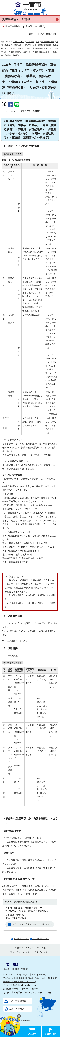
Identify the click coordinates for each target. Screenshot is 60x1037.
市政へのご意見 (16, 1009)
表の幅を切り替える (12, 154)
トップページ (18, 42)
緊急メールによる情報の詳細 (43, 34)
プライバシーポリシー (21, 952)
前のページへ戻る (21, 939)
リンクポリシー (42, 952)
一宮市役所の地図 (17, 1001)
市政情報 (30, 42)
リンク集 (41, 948)
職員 (37, 42)
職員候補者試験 (47, 42)
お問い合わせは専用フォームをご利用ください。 (33, 924)
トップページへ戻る (40, 939)
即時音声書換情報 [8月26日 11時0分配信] (25, 26)
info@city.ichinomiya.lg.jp (23, 985)
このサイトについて (24, 948)
